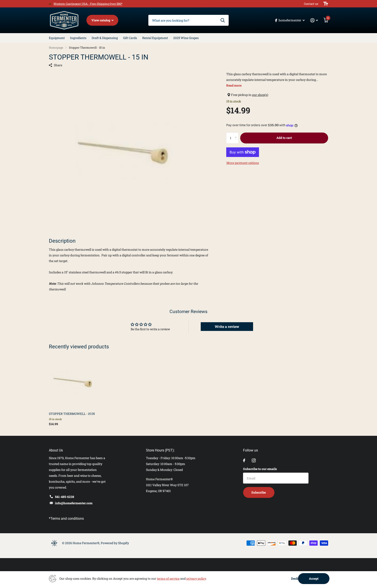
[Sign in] (314, 20)
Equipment (57, 38)
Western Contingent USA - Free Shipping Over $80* (87, 4)
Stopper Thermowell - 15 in (72, 414)
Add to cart (284, 138)
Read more (234, 85)
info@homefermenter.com (74, 503)
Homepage (56, 47)
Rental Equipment (155, 38)
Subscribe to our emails (260, 469)
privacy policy (196, 578)
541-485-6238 (64, 497)
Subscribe (258, 492)
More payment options (242, 163)
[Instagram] (254, 460)
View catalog (101, 20)
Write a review (227, 326)
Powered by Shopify (115, 543)
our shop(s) (260, 95)
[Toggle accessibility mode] (325, 4)
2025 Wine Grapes (186, 38)
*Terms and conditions (66, 518)
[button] (237, 134)
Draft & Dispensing (105, 38)
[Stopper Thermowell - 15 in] (75, 382)
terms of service (168, 578)
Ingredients (78, 38)
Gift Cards (130, 38)
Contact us (311, 4)
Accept (314, 578)
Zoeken (223, 20)
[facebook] (244, 460)
